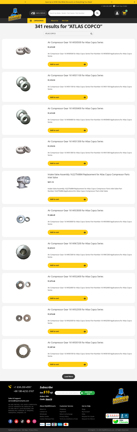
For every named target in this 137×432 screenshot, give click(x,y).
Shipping (63, 409)
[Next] (112, 2)
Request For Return (88, 419)
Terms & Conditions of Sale (69, 419)
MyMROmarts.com (14, 430)
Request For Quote (88, 416)
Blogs (83, 409)
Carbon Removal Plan (47, 419)
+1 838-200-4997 (106, 6)
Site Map (25, 430)
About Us (43, 409)
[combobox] (68, 33)
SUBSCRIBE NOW (88, 393)
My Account (86, 412)
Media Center (44, 416)
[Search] (91, 33)
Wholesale (43, 414)
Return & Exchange (66, 414)
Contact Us (43, 412)
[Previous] (25, 2)
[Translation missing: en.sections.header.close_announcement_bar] (134, 2)
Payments (63, 412)
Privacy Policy (64, 416)
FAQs (83, 414)
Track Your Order (121, 6)
